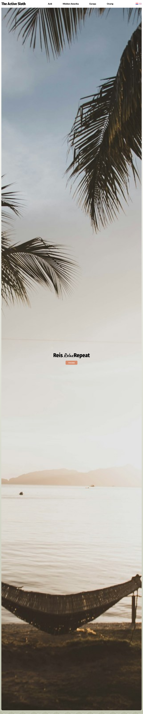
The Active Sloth (13, 4)
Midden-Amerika (71, 4)
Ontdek (71, 363)
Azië (50, 4)
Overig (110, 4)
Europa (92, 4)
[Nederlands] (137, 3)
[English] (140, 3)
